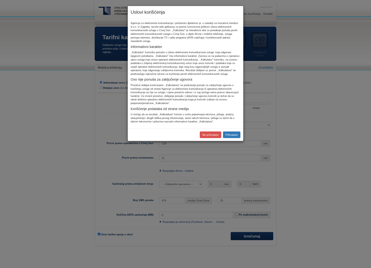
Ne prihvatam (210, 134)
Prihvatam (231, 134)
